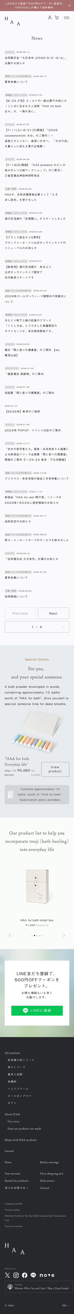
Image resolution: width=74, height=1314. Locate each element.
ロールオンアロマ (19, 1096)
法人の (17, 1187)
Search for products (17, 1180)
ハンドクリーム (18, 1088)
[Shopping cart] (57, 17)
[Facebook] (24, 1275)
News (8, 1162)
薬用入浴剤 (15, 1074)
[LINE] (33, 1275)
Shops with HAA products (21, 1139)
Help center (47, 1180)
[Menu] (67, 18)
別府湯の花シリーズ (21, 1060)
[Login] (50, 17)
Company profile (13, 1203)
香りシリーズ (16, 1067)
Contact (45, 1187)
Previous (20, 613)
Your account (13, 1173)
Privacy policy (12, 1210)
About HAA (12, 1114)
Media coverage (49, 1162)
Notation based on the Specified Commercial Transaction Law (35, 1218)
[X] (7, 1275)
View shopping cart (52, 1173)
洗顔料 (12, 1081)
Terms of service (13, 1226)
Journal (9, 1150)
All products (12, 1052)
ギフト (12, 1103)
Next (53, 613)
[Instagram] (16, 1275)
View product (55, 769)
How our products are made (24, 1128)
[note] (47, 1275)
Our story (13, 1121)
